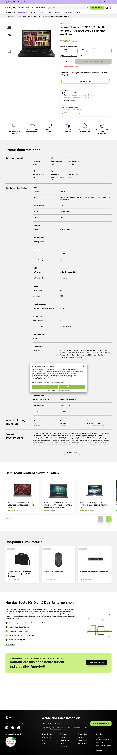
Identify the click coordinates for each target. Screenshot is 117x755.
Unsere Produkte (65, 737)
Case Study (63, 746)
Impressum (99, 750)
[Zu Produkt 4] (9, 51)
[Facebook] (12, 727)
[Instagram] (18, 727)
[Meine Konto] (110, 7)
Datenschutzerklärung (56, 729)
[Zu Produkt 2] (9, 35)
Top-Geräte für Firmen (105, 1)
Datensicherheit (82, 740)
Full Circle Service (83, 743)
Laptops (19, 16)
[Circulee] (10, 7)
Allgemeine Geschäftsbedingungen (103, 738)
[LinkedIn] (6, 727)
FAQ (43, 740)
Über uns (62, 743)
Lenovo (64, 27)
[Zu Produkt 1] (9, 27)
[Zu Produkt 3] (9, 43)
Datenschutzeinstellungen (103, 746)
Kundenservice (46, 737)
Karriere (44, 743)
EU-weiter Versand (60, 1)
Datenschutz (100, 742)
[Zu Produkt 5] (9, 59)
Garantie (80, 737)
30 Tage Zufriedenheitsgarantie (17, 1)
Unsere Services (65, 740)
